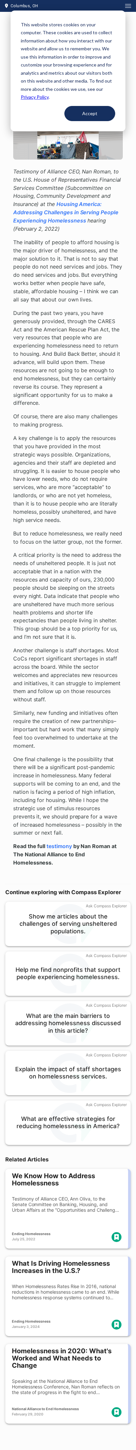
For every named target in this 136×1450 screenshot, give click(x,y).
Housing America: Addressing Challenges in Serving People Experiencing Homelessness (66, 212)
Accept (89, 113)
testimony (59, 846)
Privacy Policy (35, 97)
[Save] (116, 1237)
